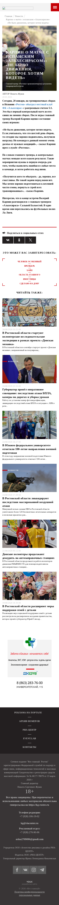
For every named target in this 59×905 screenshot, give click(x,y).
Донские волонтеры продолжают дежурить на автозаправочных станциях (28, 556)
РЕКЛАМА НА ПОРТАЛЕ (28, 712)
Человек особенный (29, 262)
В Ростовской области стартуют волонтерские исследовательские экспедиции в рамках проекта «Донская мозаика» (27, 338)
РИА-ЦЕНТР (30, 730)
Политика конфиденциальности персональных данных (29, 893)
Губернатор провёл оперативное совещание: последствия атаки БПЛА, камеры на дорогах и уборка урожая (27, 393)
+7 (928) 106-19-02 (29, 816)
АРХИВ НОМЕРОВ (29, 721)
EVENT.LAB (29, 738)
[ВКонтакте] (7, 240)
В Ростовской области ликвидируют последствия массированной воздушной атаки (27, 502)
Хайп (29, 270)
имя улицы (29, 279)
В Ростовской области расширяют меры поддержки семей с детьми (28, 608)
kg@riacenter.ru (29, 823)
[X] (30, 240)
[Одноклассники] (19, 240)
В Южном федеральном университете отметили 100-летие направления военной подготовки (29, 449)
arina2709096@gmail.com (29, 839)
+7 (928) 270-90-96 (29, 832)
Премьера (29, 266)
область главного (29, 275)
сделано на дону (29, 283)
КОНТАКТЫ (29, 747)
